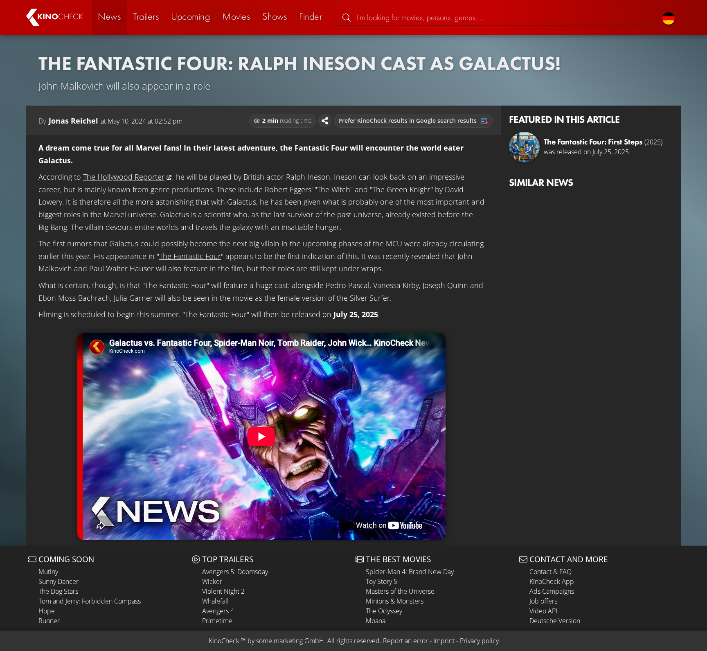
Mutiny (48, 572)
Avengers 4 (218, 611)
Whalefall (215, 601)
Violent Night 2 (223, 591)
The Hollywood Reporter (123, 177)
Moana (375, 621)
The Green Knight (401, 189)
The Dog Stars (58, 591)
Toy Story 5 (381, 581)
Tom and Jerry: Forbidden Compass (89, 601)
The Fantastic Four (190, 256)
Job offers (543, 601)
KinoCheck (224, 640)
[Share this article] (324, 120)
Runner (49, 621)
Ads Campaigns (551, 591)
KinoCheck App (551, 581)
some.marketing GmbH (290, 640)
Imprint (444, 640)
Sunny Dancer (58, 581)
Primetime (217, 621)
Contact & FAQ (550, 572)
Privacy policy (479, 640)
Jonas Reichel (73, 121)
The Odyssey (384, 611)
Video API (543, 611)
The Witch (333, 189)
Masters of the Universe (400, 591)
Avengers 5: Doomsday (235, 572)
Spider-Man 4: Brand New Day (410, 572)
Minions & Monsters (394, 601)
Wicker (212, 581)
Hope (46, 611)
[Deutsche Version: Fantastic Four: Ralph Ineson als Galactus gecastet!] (668, 17)
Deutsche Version (554, 621)
